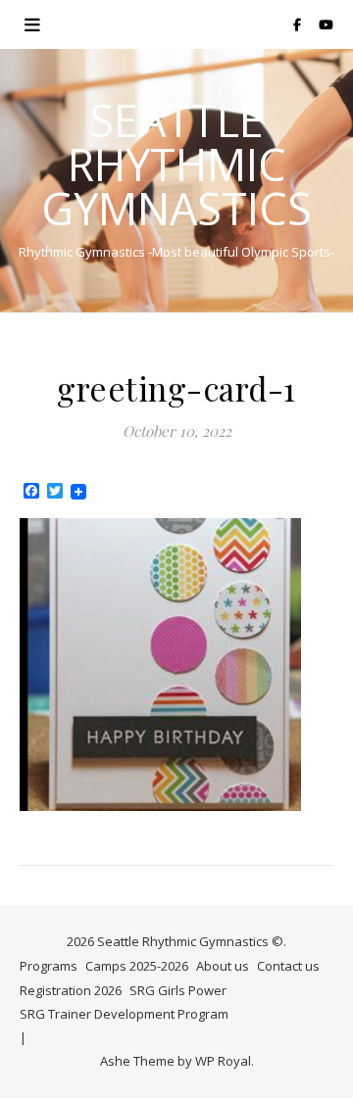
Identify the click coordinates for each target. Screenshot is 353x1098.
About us (222, 966)
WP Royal (223, 1061)
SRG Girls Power (178, 990)
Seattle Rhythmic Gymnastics (176, 164)
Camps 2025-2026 (136, 966)
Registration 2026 (71, 990)
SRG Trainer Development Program (124, 1014)
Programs (48, 966)
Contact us (288, 966)
